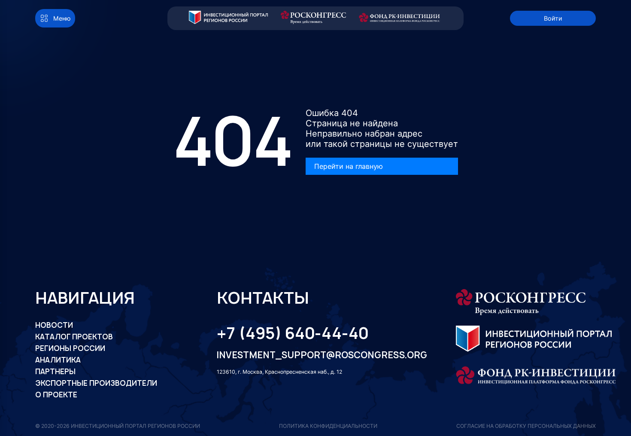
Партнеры (55, 371)
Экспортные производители (96, 383)
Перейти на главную (348, 166)
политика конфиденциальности (328, 426)
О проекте (56, 394)
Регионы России (70, 348)
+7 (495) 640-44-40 (292, 332)
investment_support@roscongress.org (315, 355)
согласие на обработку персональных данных (526, 426)
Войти (553, 18)
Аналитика (58, 360)
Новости (54, 325)
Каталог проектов (74, 336)
